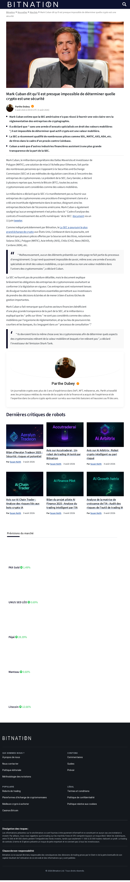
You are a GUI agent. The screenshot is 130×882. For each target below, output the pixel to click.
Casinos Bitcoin (10, 810)
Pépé (12, 637)
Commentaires (75, 757)
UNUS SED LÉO (18, 602)
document (78, 216)
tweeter (18, 221)
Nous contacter (10, 763)
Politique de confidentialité (80, 797)
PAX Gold (14, 568)
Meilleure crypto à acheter (15, 804)
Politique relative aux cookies (82, 804)
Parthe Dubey (63, 383)
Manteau (14, 672)
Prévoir (71, 770)
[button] (124, 4)
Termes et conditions (78, 791)
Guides (70, 763)
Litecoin (14, 707)
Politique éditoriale (11, 770)
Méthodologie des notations (16, 776)
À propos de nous (11, 757)
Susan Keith (15, 461)
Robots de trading (11, 791)
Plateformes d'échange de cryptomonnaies (24, 797)
